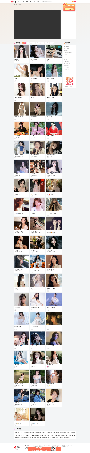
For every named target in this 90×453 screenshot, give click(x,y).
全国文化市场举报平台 (47, 448)
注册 (77, 1)
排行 (27, 1)
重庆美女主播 (66, 69)
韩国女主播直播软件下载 (68, 52)
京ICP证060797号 (39, 445)
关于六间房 (27, 445)
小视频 (23, 1)
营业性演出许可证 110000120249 (67, 445)
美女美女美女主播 (67, 63)
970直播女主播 (66, 46)
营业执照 (34, 445)
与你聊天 (65, 59)
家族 (38, 1)
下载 (34, 1)
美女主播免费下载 (67, 55)
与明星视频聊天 (66, 61)
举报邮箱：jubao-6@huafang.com (57, 448)
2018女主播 (66, 70)
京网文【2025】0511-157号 (56, 445)
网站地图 (26, 448)
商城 (31, 1)
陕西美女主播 (66, 57)
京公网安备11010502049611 (56, 446)
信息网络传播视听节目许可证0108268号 (38, 446)
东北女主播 (66, 72)
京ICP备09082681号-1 (47, 445)
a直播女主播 (66, 50)
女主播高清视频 (66, 65)
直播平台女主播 (66, 54)
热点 (16, 4)
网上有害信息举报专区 (65, 446)
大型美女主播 (66, 67)
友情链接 (26, 447)
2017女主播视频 (66, 48)
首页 (19, 1)
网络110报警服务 (35, 448)
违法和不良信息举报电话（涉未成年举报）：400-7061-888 (41, 449)
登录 (73, 1)
